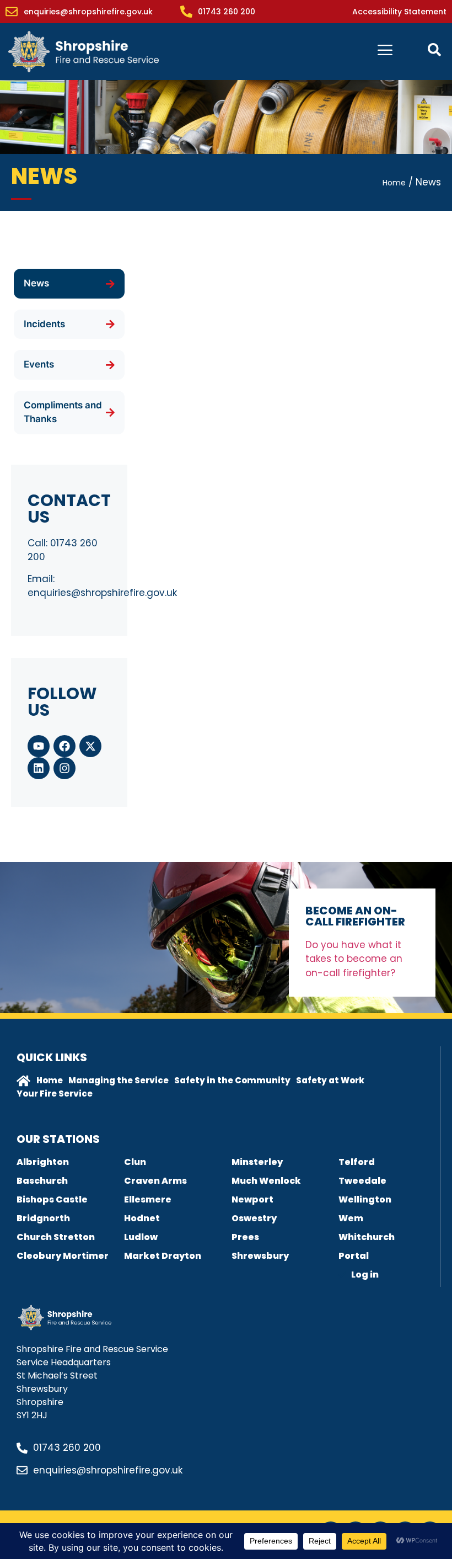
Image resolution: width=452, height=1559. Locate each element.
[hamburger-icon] (385, 51)
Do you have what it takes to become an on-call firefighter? (353, 959)
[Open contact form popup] (434, 49)
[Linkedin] (39, 768)
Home (394, 182)
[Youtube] (39, 746)
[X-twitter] (90, 746)
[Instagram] (64, 768)
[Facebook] (64, 746)
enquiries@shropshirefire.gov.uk (102, 592)
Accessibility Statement (399, 11)
